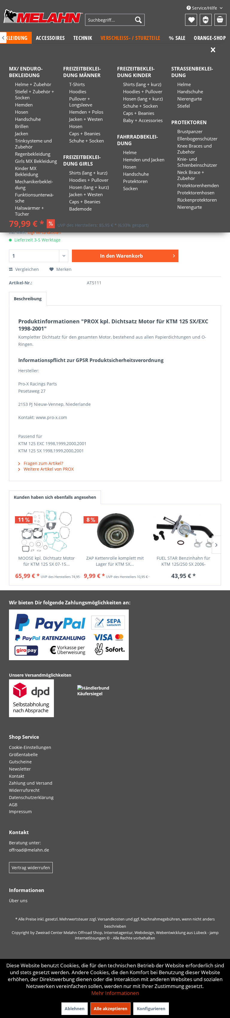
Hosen (21, 112)
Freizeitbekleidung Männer (82, 72)
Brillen (21, 126)
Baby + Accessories (143, 120)
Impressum (20, 811)
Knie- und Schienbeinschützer (197, 162)
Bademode (80, 209)
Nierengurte (189, 99)
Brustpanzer (189, 131)
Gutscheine (20, 762)
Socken (130, 188)
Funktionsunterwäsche (34, 198)
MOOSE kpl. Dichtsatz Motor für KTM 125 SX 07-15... (46, 561)
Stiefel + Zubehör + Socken (34, 94)
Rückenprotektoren (197, 200)
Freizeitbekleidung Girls (82, 160)
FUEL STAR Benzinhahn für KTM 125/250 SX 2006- (183, 561)
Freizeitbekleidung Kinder (136, 72)
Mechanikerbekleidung (34, 184)
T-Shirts (77, 84)
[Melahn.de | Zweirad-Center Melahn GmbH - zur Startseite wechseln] (43, 20)
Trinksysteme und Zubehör (33, 144)
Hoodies (77, 91)
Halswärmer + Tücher (29, 211)
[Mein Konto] (206, 20)
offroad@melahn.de (29, 850)
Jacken (21, 133)
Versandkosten (111, 919)
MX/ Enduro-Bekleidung (26, 72)
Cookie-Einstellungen (30, 747)
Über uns (18, 900)
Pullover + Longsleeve (80, 102)
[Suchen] (138, 20)
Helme (130, 152)
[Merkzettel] (191, 20)
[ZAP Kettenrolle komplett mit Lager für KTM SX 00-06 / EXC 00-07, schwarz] (115, 531)
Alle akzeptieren (110, 1008)
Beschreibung (28, 298)
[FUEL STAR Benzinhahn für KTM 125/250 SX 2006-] (183, 531)
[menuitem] (115, 20)
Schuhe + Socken (86, 141)
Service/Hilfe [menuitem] (204, 8)
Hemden (24, 105)
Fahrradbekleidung (137, 140)
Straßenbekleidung (192, 72)
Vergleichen (26, 269)
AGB (13, 804)
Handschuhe (28, 119)
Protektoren (135, 181)
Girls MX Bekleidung (36, 161)
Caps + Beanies (84, 133)
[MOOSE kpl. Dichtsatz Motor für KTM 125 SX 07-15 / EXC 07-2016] (46, 531)
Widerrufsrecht (24, 790)
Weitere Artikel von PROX (48, 469)
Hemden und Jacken (143, 160)
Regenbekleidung (32, 154)
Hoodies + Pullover (88, 180)
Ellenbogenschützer (197, 139)
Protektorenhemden (198, 185)
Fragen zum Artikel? (42, 463)
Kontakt (16, 776)
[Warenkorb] (220, 20)
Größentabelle (23, 754)
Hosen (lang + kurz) (89, 187)
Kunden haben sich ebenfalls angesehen (55, 497)
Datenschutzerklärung (31, 797)
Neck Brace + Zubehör (190, 175)
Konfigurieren (151, 1008)
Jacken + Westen (86, 119)
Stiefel (183, 106)
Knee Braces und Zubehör (194, 149)
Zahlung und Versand (30, 783)
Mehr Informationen (115, 993)
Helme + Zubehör (33, 84)
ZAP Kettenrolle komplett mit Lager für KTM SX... (115, 561)
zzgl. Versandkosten (44, 232)
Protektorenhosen (195, 193)
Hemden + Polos (86, 112)
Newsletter (20, 769)
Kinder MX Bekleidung (26, 171)
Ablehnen (74, 1008)
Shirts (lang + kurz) (88, 173)
